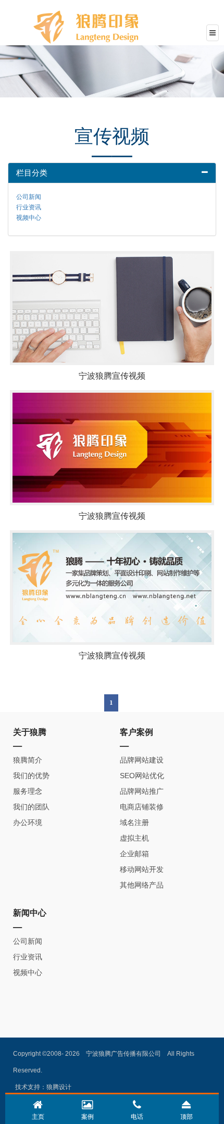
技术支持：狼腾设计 (43, 1087)
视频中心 (28, 217)
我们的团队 (31, 807)
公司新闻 (28, 197)
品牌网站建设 (142, 760)
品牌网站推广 (142, 791)
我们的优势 (31, 775)
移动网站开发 (142, 869)
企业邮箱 (134, 854)
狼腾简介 (27, 760)
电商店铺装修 (142, 807)
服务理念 (27, 791)
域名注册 (134, 822)
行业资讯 (28, 207)
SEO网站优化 (142, 775)
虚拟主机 (134, 838)
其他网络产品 (142, 885)
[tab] (112, 173)
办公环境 (27, 822)
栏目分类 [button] (31, 172)
